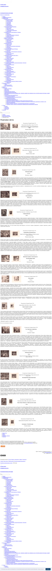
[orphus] (2, 447)
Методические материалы (10, 98)
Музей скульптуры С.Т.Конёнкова (10, 26)
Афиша (5, 84)
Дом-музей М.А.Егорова (8, 69)
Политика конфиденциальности (19, 461)
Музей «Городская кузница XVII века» (11, 48)
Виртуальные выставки (8, 85)
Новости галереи (9, 20)
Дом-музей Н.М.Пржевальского (9, 531)
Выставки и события (6, 83)
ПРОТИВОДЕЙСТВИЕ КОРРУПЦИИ (6, 13)
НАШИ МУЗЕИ (5, 18)
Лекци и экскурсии (9, 41)
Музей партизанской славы (9, 73)
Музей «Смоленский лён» (9, 38)
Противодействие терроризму (9, 96)
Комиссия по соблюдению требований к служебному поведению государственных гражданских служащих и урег (26, 101)
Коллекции (17, 459)
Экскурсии (8, 47)
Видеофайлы (8, 80)
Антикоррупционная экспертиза (12, 99)
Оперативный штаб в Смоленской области (13, 556)
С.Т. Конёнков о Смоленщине (11, 30)
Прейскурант (8, 31)
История (5, 106)
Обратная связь (11, 461)
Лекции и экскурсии (10, 29)
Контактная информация (10, 102)
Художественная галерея (8, 19)
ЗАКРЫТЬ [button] (48, 569)
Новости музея (9, 27)
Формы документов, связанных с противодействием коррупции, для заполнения (20, 103)
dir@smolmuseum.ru (48, 452)
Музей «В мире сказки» (8, 59)
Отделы (9, 459)
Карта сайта (6, 461)
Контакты (4, 436)
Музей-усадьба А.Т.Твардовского (10, 76)
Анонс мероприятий (8, 544)
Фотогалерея (8, 28)
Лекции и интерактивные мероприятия (13, 46)
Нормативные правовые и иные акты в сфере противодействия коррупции (19, 100)
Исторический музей (8, 43)
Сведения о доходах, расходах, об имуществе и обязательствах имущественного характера (22, 104)
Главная (3, 16)
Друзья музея (6, 108)
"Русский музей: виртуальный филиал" (11, 95)
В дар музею (8, 22)
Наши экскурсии (9, 25)
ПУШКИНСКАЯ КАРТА (6, 17)
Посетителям (4, 87)
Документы (6, 107)
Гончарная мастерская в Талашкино (12, 494)
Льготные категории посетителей (10, 92)
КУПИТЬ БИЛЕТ (3, 4)
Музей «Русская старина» (8, 37)
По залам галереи (9, 21)
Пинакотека (8, 483)
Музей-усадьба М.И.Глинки (9, 64)
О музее (3, 105)
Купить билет (6, 90)
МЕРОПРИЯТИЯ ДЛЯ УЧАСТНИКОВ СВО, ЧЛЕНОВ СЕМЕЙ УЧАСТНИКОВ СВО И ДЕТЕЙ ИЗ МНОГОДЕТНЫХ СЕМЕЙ (27, 93)
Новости (7, 33)
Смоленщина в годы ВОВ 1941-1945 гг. (11, 55)
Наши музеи (6, 89)
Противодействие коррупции (9, 557)
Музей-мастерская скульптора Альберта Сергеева (13, 81)
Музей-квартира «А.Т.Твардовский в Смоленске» (13, 51)
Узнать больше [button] (41, 569)
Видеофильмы (8, 24)
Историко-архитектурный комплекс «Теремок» (12, 32)
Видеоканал (6, 94)
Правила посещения (7, 88)
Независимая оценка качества (9, 91)
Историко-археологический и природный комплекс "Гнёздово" (15, 62)
